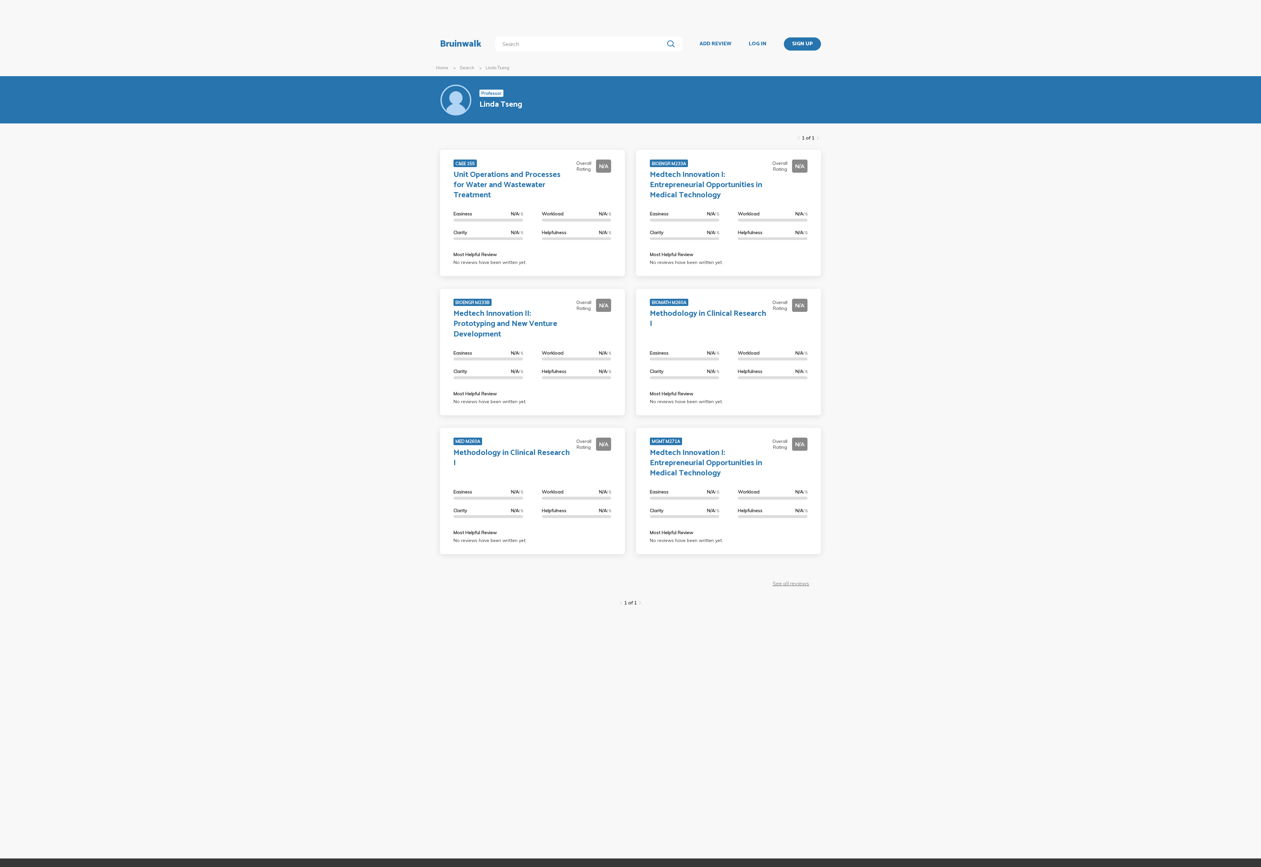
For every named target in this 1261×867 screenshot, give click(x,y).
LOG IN (757, 44)
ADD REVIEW (715, 44)
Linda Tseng (497, 67)
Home (442, 67)
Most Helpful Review (475, 254)
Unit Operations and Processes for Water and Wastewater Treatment (507, 185)
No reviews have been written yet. (490, 262)
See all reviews (791, 583)
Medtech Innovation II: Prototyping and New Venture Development (505, 323)
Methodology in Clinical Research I (708, 318)
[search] (581, 44)
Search (467, 67)
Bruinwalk (460, 44)
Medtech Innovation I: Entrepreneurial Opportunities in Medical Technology (706, 185)
